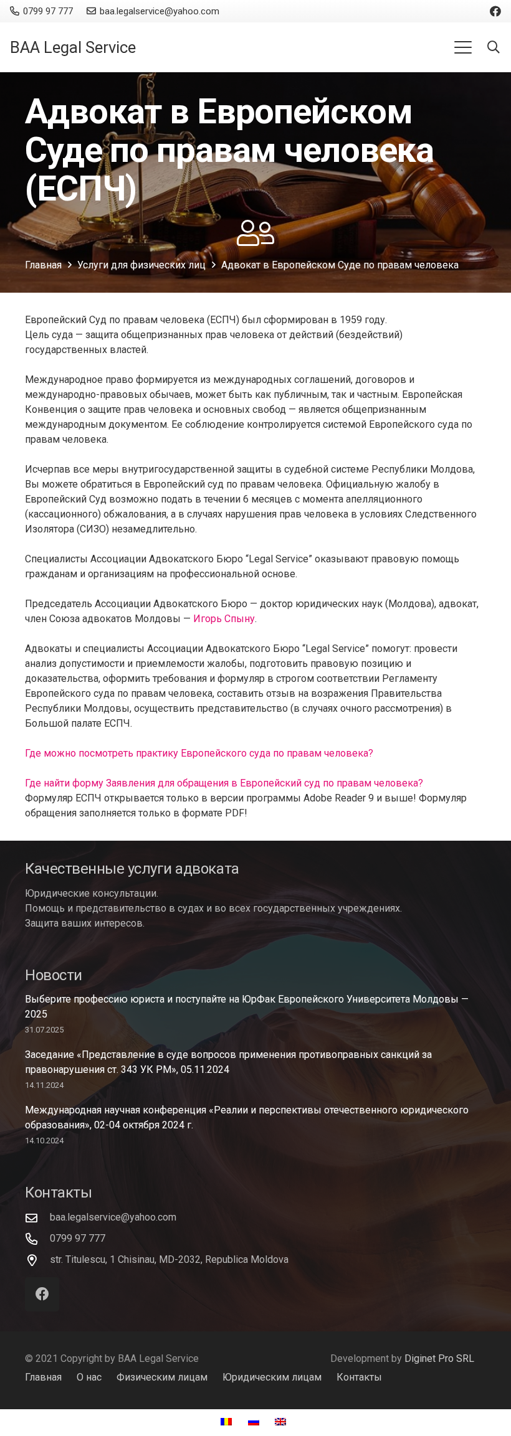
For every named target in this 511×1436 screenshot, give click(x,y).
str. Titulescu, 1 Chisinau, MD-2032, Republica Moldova (169, 1259)
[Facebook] (495, 11)
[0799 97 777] (37, 1239)
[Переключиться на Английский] (282, 1422)
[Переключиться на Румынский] (228, 1422)
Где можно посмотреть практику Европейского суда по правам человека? (199, 753)
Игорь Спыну (224, 619)
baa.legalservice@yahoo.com (113, 1217)
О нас (89, 1377)
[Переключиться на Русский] (255, 1422)
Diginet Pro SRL (439, 1358)
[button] (463, 47)
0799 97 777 (77, 1238)
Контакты (359, 1377)
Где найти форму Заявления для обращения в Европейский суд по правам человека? (224, 783)
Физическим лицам (162, 1377)
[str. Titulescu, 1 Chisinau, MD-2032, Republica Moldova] (37, 1260)
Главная (43, 1377)
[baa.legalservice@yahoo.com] (37, 1218)
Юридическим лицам (272, 1377)
